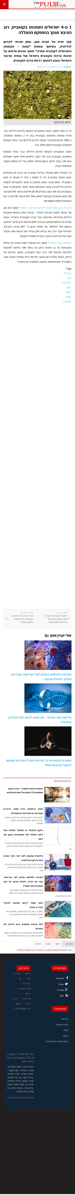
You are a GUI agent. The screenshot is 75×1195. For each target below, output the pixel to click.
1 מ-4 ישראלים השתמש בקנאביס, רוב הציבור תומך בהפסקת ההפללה (37, 29)
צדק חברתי (26, 998)
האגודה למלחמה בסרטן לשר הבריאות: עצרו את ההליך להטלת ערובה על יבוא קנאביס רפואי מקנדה (23, 881)
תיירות (28, 1004)
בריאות (28, 993)
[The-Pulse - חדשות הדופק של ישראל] (50, 4)
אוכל (15, 998)
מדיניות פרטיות (62, 1024)
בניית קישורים (13, 1074)
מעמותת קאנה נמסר (61, 243)
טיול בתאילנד (22, 1091)
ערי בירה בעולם (14, 1077)
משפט (18, 1004)
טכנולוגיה (27, 983)
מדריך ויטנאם (27, 1081)
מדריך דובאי (28, 1077)
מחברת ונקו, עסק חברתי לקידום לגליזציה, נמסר (46, 208)
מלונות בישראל (27, 1070)
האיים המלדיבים (14, 1067)
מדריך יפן (29, 1084)
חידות (30, 1067)
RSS (62, 996)
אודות (65, 1030)
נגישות (65, 1036)
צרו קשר (64, 1019)
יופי (20, 978)
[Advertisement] (37, 456)
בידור (28, 978)
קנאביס (48, 944)
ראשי (57, 944)
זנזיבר (25, 1067)
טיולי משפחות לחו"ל (22, 1009)
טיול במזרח (28, 1088)
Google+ (60, 990)
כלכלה (17, 973)
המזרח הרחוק (17, 1088)
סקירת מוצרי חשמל (16, 1084)
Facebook (60, 978)
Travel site (13, 1070)
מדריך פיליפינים (14, 1081)
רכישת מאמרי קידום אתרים (57, 1041)
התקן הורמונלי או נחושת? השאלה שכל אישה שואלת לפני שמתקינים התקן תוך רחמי (23, 834)
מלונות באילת (27, 1074)
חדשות (38, 944)
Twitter (61, 984)
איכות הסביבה (25, 988)
